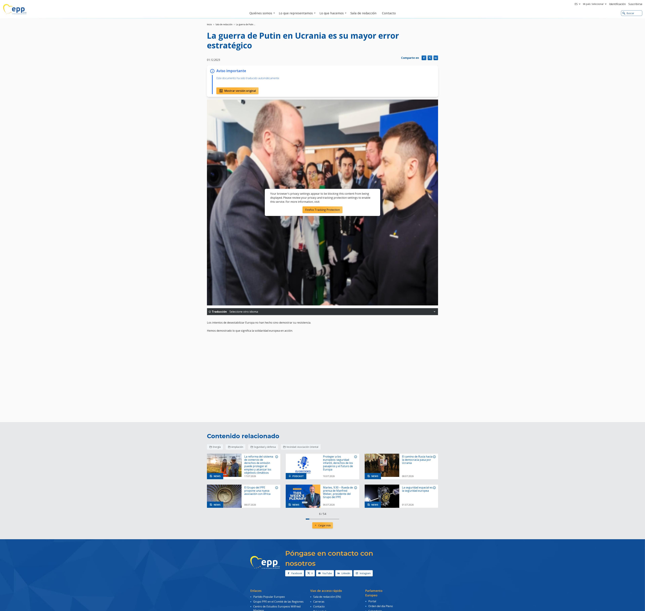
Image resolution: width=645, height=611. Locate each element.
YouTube (327, 573)
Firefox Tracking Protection (322, 210)
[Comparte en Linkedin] (436, 57)
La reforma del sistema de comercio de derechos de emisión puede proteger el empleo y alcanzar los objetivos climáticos (258, 464)
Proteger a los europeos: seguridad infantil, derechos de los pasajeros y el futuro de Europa (338, 463)
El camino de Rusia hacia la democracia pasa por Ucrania (417, 460)
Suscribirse (635, 4)
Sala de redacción (224, 24)
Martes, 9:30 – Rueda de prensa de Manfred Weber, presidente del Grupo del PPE (338, 492)
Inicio (209, 24)
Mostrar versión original (240, 91)
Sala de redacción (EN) (327, 597)
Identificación (617, 4)
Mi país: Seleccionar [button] (593, 4)
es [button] (576, 4)
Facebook (296, 573)
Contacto (319, 606)
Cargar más (324, 525)
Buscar (630, 13)
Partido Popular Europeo (269, 597)
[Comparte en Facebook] (424, 57)
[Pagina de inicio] (15, 9)
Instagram (365, 573)
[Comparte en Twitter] (430, 57)
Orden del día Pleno (380, 606)
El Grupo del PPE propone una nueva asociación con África (257, 491)
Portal (372, 601)
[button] (435, 312)
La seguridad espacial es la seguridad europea (417, 489)
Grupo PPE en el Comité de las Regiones (278, 601)
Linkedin (345, 573)
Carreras (318, 601)
